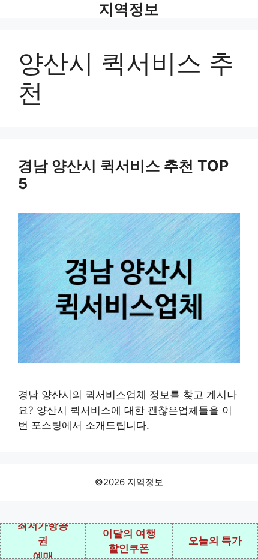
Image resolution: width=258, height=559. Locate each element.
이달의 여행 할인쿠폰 (129, 541)
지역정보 (129, 9)
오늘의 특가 (215, 540)
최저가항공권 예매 (42, 541)
